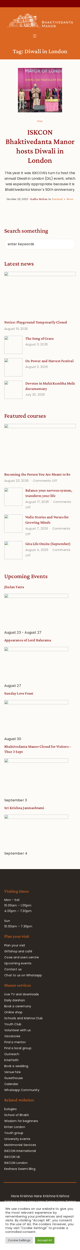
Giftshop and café (18, 951)
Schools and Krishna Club (23, 1018)
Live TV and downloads (21, 994)
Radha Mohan (39, 199)
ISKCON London (16, 1163)
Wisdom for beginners (21, 1121)
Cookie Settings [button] (19, 1240)
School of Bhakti (16, 1115)
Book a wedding (16, 1066)
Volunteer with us (17, 1030)
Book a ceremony (17, 1006)
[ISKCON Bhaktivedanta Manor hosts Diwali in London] (40, 90)
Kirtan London (14, 1127)
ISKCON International (20, 1151)
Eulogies (10, 1109)
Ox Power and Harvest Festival (49, 361)
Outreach (11, 1054)
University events (17, 1139)
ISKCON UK (12, 1157)
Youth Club (12, 1024)
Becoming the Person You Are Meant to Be (37, 474)
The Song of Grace (39, 338)
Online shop (13, 1012)
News (70, 199)
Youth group (13, 1133)
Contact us (13, 969)
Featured (57, 199)
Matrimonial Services (20, 1145)
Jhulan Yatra (14, 587)
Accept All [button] (45, 1240)
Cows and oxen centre (21, 957)
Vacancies (12, 1036)
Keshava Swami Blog (19, 1169)
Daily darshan (14, 1000)
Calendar (11, 1084)
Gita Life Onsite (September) (48, 544)
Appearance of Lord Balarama (27, 640)
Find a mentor (15, 1042)
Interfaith (11, 1060)
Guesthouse (13, 1078)
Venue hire (12, 1072)
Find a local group (17, 1048)
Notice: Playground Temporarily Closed (35, 322)
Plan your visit (14, 945)
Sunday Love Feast (18, 693)
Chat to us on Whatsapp (23, 975)
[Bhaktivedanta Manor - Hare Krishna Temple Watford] (40, 21)
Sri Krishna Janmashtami (24, 808)
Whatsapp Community (21, 1090)
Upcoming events (17, 963)
